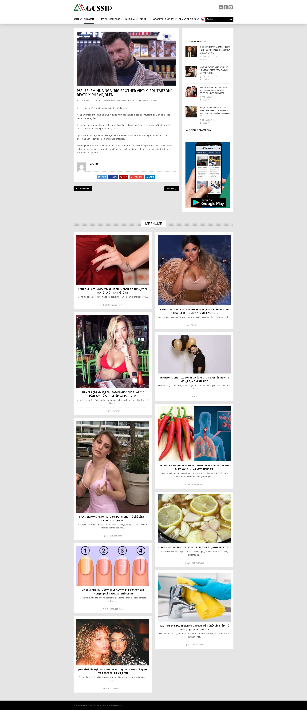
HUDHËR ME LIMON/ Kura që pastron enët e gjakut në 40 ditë (194, 547)
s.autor (133, 101)
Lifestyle (113, 101)
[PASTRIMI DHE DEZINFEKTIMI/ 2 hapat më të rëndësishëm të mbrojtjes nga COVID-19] (194, 597)
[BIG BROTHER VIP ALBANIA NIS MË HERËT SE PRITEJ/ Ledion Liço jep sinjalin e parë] (191, 51)
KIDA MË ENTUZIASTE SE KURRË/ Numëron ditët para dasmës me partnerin (214, 70)
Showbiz (89, 19)
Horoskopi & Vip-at (163, 19)
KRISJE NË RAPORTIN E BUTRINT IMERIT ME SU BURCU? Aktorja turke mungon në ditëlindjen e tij (215, 112)
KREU (76, 19)
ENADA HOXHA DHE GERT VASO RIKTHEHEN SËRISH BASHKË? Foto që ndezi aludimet (214, 90)
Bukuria (130, 19)
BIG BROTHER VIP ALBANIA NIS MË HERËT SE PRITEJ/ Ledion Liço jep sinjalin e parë (215, 50)
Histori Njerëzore (110, 19)
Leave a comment (149, 101)
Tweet (103, 176)
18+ (203, 19)
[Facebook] (226, 7)
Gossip (105, 101)
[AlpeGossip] (93, 7)
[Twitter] (221, 7)
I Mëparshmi (84, 188)
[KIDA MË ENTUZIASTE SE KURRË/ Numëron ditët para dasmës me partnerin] (191, 71)
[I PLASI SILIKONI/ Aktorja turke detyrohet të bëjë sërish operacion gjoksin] (112, 467)
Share (114, 176)
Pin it (125, 176)
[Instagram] (230, 7)
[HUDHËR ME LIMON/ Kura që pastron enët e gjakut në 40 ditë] (194, 518)
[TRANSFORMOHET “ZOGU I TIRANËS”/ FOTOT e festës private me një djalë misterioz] (194, 354)
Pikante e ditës (187, 19)
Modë (143, 19)
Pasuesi (170, 188)
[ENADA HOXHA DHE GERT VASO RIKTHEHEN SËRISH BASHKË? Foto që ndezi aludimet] (191, 91)
